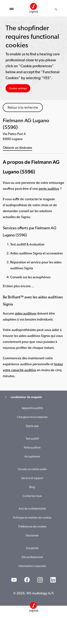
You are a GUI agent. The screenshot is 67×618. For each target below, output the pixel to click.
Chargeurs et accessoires (32, 417)
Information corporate (32, 566)
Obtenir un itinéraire (17, 148)
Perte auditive (32, 447)
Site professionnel (32, 557)
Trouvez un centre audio (32, 469)
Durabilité (32, 548)
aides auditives (25, 314)
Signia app (32, 426)
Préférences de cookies (32, 526)
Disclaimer (32, 535)
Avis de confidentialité (32, 508)
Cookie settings (18, 88)
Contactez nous (32, 496)
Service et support (32, 478)
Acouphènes (32, 456)
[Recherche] (56, 9)
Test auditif (32, 438)
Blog (32, 487)
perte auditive (49, 189)
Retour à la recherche (23, 107)
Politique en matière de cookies (32, 517)
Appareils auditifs (32, 408)
